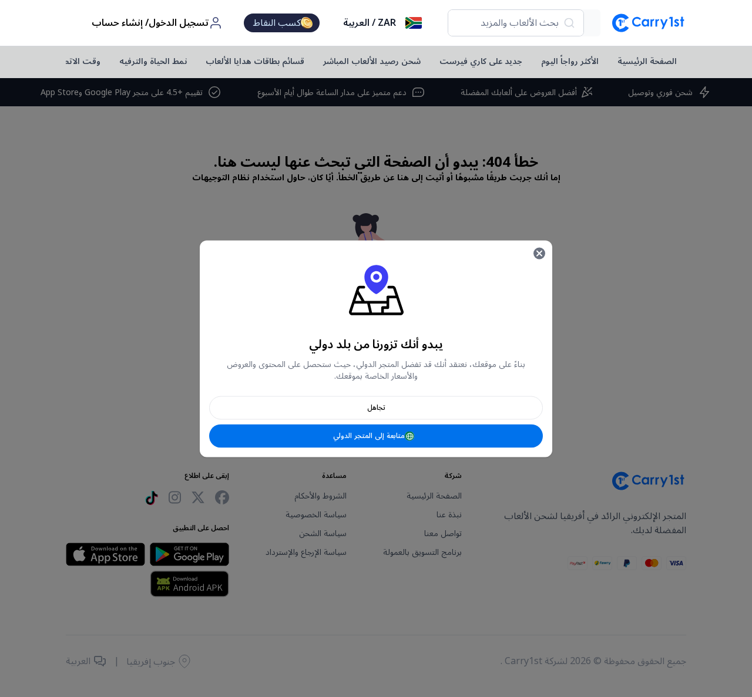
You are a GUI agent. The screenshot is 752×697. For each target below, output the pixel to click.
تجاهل (376, 407)
